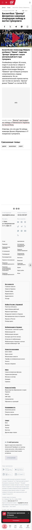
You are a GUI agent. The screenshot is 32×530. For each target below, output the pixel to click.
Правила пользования (8, 260)
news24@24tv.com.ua (8, 215)
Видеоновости (9, 294)
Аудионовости (9, 296)
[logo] (11, 2)
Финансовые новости (11, 356)
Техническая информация (20, 254)
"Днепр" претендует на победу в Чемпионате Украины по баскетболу (16, 122)
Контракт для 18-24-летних (13, 336)
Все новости (9, 284)
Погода (7, 298)
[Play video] (16, 38)
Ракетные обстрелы (11, 307)
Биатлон (7, 430)
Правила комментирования (22, 250)
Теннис (7, 427)
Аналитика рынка (10, 410)
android (7, 469)
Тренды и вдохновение (12, 414)
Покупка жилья (9, 412)
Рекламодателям (6, 257)
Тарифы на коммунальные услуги (15, 359)
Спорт (9, 7)
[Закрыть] (28, 513)
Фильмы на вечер (10, 377)
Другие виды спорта (11, 432)
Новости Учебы (10, 387)
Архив (19, 267)
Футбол (7, 425)
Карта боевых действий (12, 309)
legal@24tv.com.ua (23, 502)
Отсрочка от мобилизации (13, 339)
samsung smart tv (19, 474)
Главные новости (10, 286)
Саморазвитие (9, 399)
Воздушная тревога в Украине (14, 314)
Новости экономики (12, 349)
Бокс (6, 423)
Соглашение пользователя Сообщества (21, 245)
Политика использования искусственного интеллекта (6, 268)
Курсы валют (9, 354)
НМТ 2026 (7, 396)
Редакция (4, 244)
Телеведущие (6, 254)
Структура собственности (21, 264)
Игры (18, 273)
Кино (7, 370)
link (18, 222)
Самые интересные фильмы (13, 372)
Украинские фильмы (11, 374)
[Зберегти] (27, 26)
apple (19, 469)
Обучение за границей (11, 401)
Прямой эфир (9, 291)
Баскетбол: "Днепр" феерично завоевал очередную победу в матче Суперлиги (21, 7)
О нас (3, 241)
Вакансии (19, 260)
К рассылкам (11, 458)
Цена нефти (8, 351)
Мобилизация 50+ (10, 332)
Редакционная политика (6, 248)
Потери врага (9, 321)
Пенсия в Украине (10, 364)
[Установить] (16, 517)
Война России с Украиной (14, 304)
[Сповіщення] (30, 2)
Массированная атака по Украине (15, 316)
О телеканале (6, 251)
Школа (7, 394)
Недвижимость (10, 407)
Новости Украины (10, 289)
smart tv (7, 474)
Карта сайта (20, 270)
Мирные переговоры (11, 311)
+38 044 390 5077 (22, 215)
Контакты (19, 257)
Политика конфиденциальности (8, 263)
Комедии (7, 379)
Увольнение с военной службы (14, 329)
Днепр (4, 7)
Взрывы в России (10, 319)
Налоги (7, 361)
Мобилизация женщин (11, 334)
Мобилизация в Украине (13, 327)
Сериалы (7, 381)
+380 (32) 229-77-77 (12, 501)
